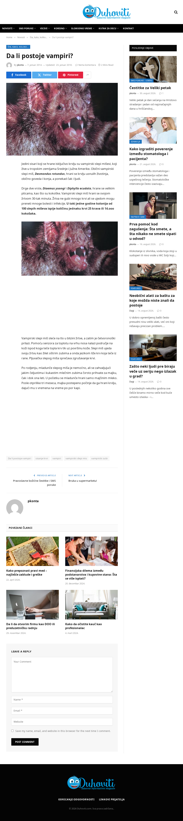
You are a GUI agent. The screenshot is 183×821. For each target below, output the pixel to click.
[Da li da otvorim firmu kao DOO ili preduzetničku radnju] (32, 604)
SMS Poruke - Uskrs (141, 80)
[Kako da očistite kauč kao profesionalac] (91, 604)
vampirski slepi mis (76, 458)
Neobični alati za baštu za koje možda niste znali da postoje (152, 300)
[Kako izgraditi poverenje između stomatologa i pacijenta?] (153, 130)
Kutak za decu (107, 28)
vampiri (57, 458)
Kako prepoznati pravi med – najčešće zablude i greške (26, 572)
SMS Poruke (26, 28)
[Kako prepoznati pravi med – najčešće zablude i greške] (32, 551)
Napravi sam (138, 216)
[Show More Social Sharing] (87, 75)
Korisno (59, 28)
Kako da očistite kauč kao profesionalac (83, 626)
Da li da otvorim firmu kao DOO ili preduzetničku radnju (30, 626)
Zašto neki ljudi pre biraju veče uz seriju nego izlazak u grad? (152, 371)
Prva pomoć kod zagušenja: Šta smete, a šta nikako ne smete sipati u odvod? (152, 231)
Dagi (131, 310)
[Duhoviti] (68, 12)
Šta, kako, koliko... (18, 46)
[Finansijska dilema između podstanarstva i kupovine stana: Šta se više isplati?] (91, 551)
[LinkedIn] (9, 191)
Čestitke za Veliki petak (150, 87)
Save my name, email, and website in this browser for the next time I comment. (63, 731)
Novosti (7, 28)
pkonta (20, 64)
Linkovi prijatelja (112, 799)
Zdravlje (135, 141)
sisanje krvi (42, 458)
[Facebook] (9, 173)
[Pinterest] (9, 200)
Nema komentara (87, 64)
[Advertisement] (77, 306)
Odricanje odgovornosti (76, 799)
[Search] (176, 12)
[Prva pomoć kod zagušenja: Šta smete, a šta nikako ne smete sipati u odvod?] (153, 205)
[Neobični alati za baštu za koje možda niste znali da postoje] (153, 277)
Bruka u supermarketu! (82, 480)
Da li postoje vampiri (19, 458)
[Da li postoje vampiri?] (62, 119)
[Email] (9, 209)
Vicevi (43, 28)
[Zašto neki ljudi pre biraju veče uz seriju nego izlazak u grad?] (153, 347)
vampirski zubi (99, 458)
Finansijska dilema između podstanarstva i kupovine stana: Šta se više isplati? (91, 574)
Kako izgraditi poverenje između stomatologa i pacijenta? (151, 153)
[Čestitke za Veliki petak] (153, 69)
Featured (136, 288)
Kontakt (128, 28)
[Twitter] (9, 182)
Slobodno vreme (81, 28)
